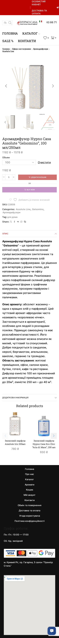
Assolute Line (8, 51)
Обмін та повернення (29, 505)
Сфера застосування (21, 49)
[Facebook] (14, 222)
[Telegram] (57, 7)
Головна (10, 33)
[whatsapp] (21, 222)
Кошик (29, 489)
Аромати (29, 484)
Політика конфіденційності (30, 521)
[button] (6, 86)
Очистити (44, 162)
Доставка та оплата (39, 12)
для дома (12, 217)
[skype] (24, 222)
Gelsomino (38, 209)
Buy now (31, 190)
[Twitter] (11, 222)
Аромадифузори (40, 49)
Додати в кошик (38, 177)
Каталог (30, 33)
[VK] (18, 222)
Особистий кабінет (38, 3)
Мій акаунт (29, 495)
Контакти (27, 41)
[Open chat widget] (52, 631)
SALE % (7, 41)
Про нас (29, 474)
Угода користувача (29, 515)
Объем (6, 157)
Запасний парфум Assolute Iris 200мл (15, 442)
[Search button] (10, 23)
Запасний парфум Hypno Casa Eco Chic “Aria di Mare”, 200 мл (44, 444)
